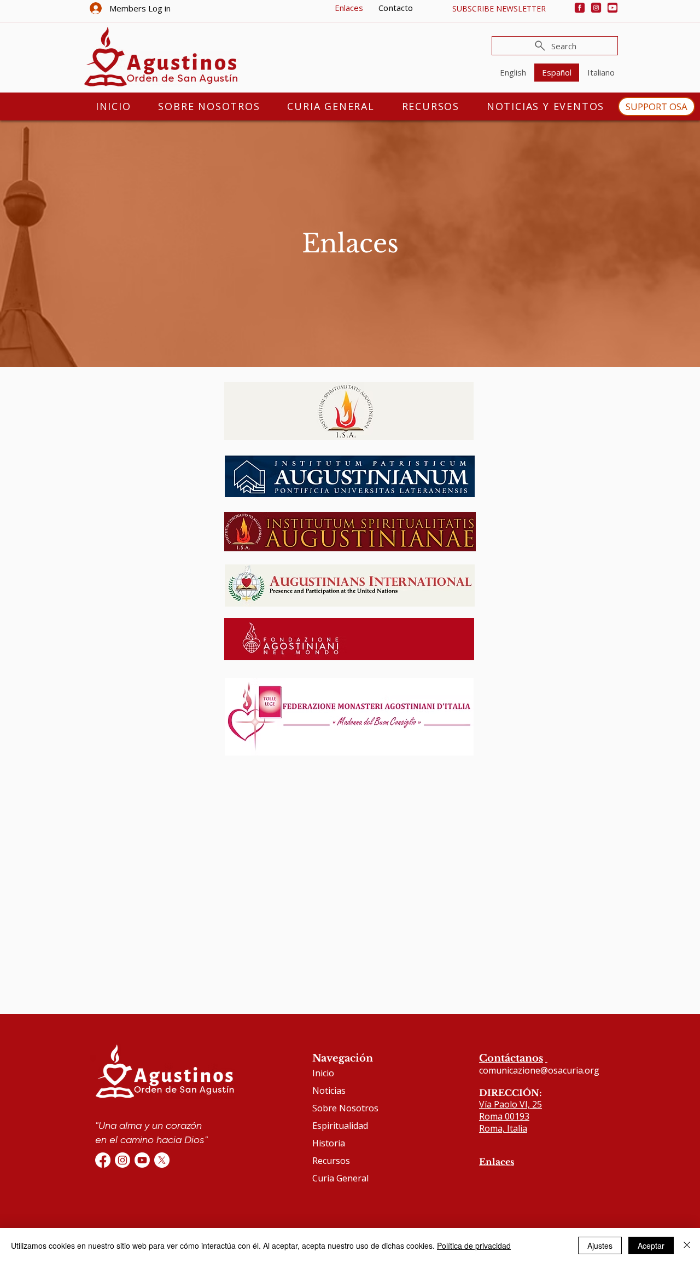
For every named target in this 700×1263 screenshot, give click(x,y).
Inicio (323, 1073)
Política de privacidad (474, 1245)
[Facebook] (579, 7)
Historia (328, 1143)
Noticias (329, 1091)
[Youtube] (612, 7)
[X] (162, 1160)
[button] (499, 8)
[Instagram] (596, 7)
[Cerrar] (686, 1245)
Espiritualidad (340, 1126)
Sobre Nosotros (345, 1108)
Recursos (331, 1161)
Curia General (340, 1178)
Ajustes (599, 1245)
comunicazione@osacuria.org (539, 1070)
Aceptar (651, 1245)
